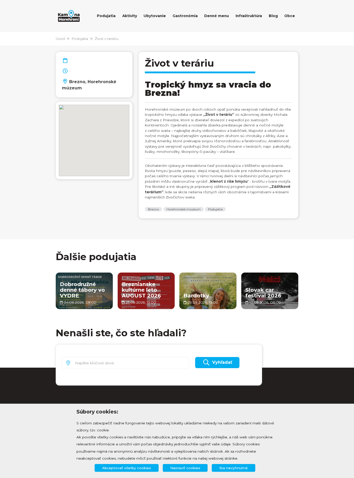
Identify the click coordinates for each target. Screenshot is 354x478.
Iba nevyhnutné (233, 468)
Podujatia (80, 39)
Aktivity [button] (129, 16)
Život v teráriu (106, 39)
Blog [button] (273, 16)
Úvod (60, 39)
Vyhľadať (222, 362)
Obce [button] (289, 16)
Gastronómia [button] (185, 16)
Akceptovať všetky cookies (126, 468)
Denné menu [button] (216, 16)
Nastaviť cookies (185, 468)
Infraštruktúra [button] (249, 16)
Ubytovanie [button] (155, 16)
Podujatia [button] (106, 16)
